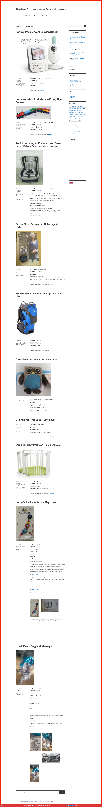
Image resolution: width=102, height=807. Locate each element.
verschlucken (21, 406)
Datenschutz (24, 15)
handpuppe (71, 110)
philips (17, 84)
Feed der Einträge (72, 95)
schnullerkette (18, 549)
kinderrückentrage (19, 343)
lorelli (21, 691)
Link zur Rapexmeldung (34, 574)
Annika (71, 52)
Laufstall (23, 487)
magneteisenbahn (19, 129)
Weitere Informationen (79, 805)
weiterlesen (41, 90)
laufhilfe (80, 114)
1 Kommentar (18, 696)
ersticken (17, 127)
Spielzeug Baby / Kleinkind (20, 124)
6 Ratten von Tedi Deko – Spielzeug (35, 419)
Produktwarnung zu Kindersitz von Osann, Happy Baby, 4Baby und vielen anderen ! (39, 144)
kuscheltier (17, 404)
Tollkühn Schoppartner (73, 131)
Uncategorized (72, 85)
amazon (17, 403)
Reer (83, 122)
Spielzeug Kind (18, 125)
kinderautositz (20, 195)
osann (20, 196)
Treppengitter (80, 131)
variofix (79, 133)
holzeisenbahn (21, 127)
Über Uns (31, 15)
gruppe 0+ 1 (20, 194)
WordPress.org (72, 97)
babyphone (23, 83)
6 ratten (17, 428)
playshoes (17, 548)
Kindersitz (17, 196)
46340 (70, 106)
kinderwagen (71, 114)
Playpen (17, 488)
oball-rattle (76, 118)
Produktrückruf (20, 85)
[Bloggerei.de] (77, 182)
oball (82, 116)
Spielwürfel (77, 129)
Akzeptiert (70, 805)
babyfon (19, 83)
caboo (20, 272)
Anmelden (71, 93)
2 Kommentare (18, 492)
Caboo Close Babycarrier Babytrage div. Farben (38, 225)
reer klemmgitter (72, 124)
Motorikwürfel (78, 116)
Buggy (17, 691)
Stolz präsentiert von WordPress (48, 801)
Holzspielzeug (18, 128)
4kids (16, 194)
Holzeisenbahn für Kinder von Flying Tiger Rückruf (39, 101)
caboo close (21, 274)
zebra (25, 130)
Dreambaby (79, 108)
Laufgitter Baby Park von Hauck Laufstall (38, 444)
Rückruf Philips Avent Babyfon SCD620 (37, 32)
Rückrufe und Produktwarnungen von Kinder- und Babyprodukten (41, 9)
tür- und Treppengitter (72, 133)
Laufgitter (19, 487)
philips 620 (20, 84)
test (16, 88)
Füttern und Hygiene (73, 77)
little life (17, 344)
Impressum (18, 15)
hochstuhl (79, 110)
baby (73, 106)
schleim (75, 126)
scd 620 (20, 86)
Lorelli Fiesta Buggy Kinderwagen (34, 646)
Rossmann (78, 124)
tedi (19, 431)
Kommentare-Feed (72, 96)
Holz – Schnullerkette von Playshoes (36, 502)
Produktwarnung (18, 199)
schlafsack (71, 126)
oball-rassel (71, 118)
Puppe (77, 122)
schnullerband (80, 126)
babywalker (82, 106)
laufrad (84, 114)
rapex (22, 489)
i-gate (76, 112)
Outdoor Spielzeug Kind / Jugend (75, 80)
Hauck (17, 487)
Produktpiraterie (71, 120)
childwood (74, 108)
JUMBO (82, 112)
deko (19, 428)
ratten (22, 430)
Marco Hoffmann (72, 54)
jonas (79, 112)
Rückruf (17, 86)
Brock (71, 60)
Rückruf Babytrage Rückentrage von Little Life (39, 295)
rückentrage (18, 345)
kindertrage (24, 343)
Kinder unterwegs (18, 190)
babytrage (17, 272)
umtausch (19, 88)
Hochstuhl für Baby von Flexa (81, 54)
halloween (22, 428)
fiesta (19, 691)
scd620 (23, 86)
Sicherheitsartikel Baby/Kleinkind (75, 81)
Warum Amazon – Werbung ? (40, 15)
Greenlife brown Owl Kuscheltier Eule (36, 359)
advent (17, 83)
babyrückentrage (18, 342)
